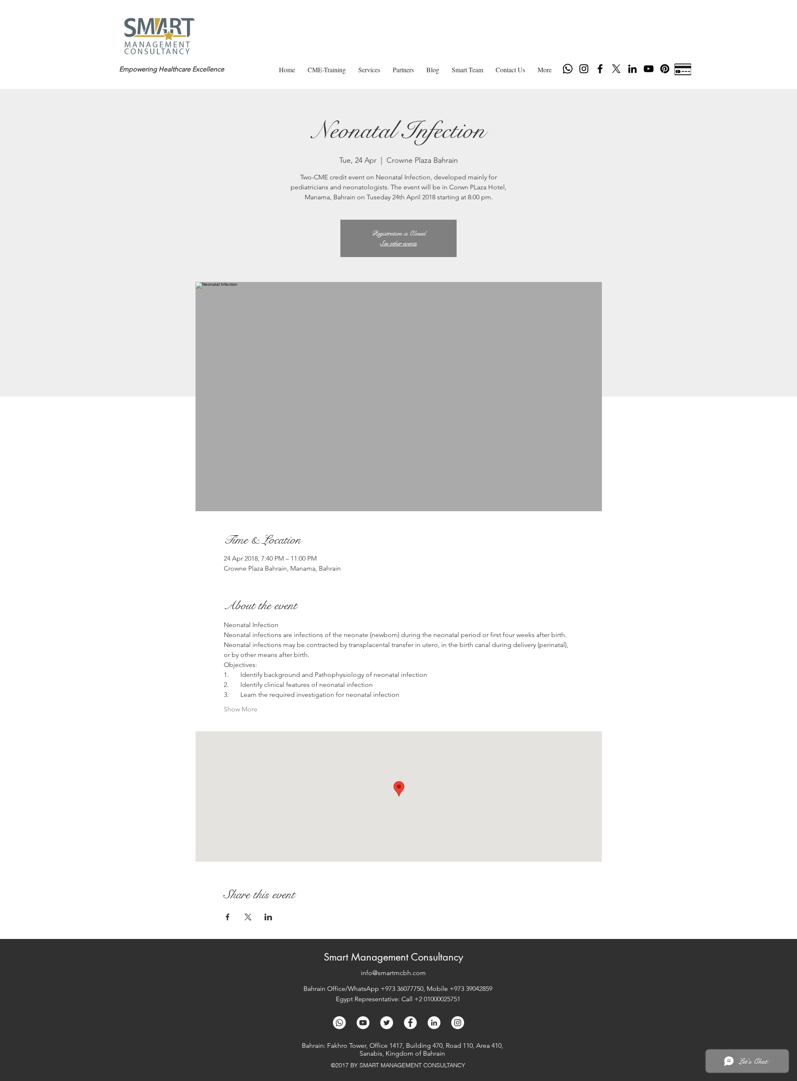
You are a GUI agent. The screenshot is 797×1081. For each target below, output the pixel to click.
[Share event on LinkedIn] (268, 917)
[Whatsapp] (568, 69)
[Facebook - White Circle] (410, 1022)
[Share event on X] (248, 917)
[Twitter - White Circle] (386, 1022)
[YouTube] (649, 69)
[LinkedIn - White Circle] (434, 1022)
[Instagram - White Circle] (457, 1022)
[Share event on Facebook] (228, 917)
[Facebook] (600, 69)
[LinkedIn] (632, 69)
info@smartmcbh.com (393, 973)
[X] (616, 69)
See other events (398, 243)
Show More (240, 709)
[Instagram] (584, 69)
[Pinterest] (665, 69)
